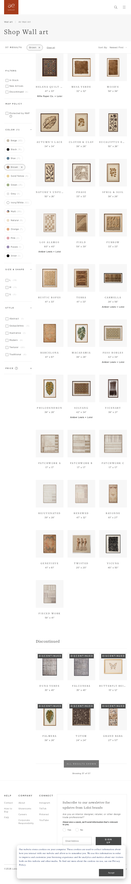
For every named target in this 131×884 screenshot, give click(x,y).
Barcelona (49, 352)
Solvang (81, 407)
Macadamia (81, 352)
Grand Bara (113, 735)
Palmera (49, 735)
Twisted (81, 563)
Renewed (81, 513)
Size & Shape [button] (14, 269)
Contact (8, 803)
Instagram (44, 803)
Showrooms (24, 808)
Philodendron (49, 407)
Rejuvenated (49, 513)
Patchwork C (113, 463)
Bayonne (113, 513)
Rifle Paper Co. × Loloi (49, 96)
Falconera (81, 685)
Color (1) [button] (12, 130)
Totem (81, 735)
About (21, 803)
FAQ (6, 817)
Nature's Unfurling (49, 192)
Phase (81, 192)
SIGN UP (108, 841)
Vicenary (113, 407)
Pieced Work (50, 613)
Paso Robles (113, 352)
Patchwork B (81, 463)
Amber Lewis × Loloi (49, 251)
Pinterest (44, 814)
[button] (18, 368)
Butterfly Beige (113, 685)
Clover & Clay (81, 141)
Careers (22, 814)
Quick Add (48, 76)
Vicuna (113, 563)
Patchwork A (49, 463)
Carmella (113, 297)
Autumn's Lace (50, 141)
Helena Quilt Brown (49, 86)
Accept (111, 872)
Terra (81, 297)
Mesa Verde (81, 86)
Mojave (113, 86)
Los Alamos (50, 242)
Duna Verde (49, 685)
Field (81, 242)
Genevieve (50, 563)
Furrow (113, 242)
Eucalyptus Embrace (113, 141)
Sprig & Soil (113, 192)
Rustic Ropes (49, 297)
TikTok (43, 808)
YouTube (44, 820)
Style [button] (9, 308)
